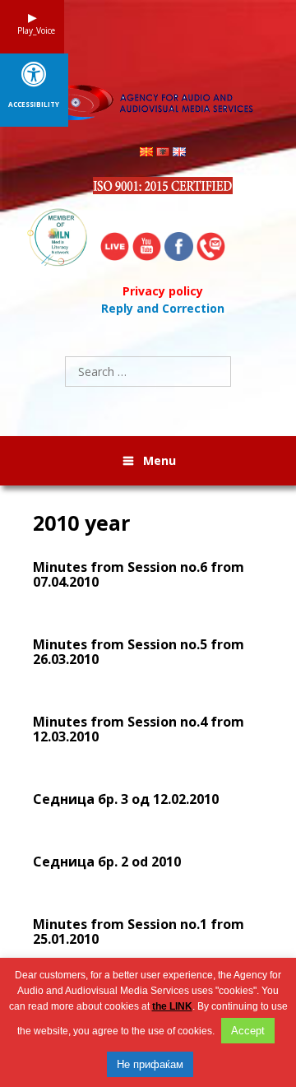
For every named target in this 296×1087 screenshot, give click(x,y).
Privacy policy (163, 291)
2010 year (81, 522)
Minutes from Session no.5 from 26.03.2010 (138, 651)
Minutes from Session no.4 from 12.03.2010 (138, 729)
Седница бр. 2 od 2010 (107, 861)
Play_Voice (32, 30)
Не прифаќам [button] (150, 1064)
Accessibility (33, 104)
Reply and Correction (162, 308)
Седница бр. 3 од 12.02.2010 (126, 799)
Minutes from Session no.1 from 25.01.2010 (138, 931)
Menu (159, 460)
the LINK (172, 1006)
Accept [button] (248, 1030)
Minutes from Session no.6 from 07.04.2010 (138, 574)
